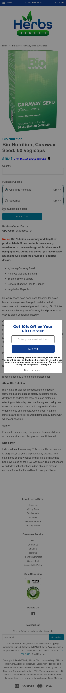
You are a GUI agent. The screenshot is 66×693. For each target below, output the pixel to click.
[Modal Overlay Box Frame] (33, 346)
